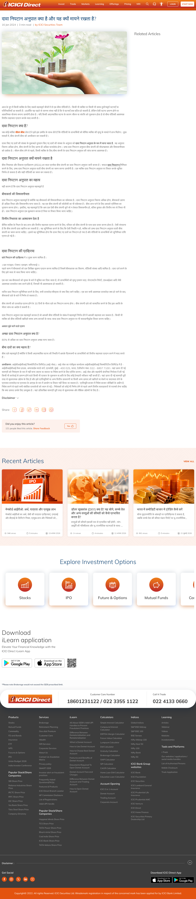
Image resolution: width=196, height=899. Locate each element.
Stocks (11, 722)
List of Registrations (48, 799)
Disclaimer (8, 398)
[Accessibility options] (161, 4)
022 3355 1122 (120, 701)
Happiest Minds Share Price (51, 819)
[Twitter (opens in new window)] (18, 879)
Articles (165, 722)
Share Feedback (41, 428)
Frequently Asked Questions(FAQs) (47, 781)
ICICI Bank (135, 772)
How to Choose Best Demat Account (82, 752)
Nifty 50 (134, 757)
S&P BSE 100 (137, 731)
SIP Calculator (106, 764)
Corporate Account (109, 802)
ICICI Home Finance (140, 812)
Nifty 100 (135, 748)
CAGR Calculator (108, 768)
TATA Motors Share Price (50, 845)
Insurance (12, 739)
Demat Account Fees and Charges (81, 773)
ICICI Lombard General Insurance (141, 786)
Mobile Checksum (169, 768)
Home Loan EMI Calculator (112, 772)
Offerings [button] (114, 4)
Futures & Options (16, 752)
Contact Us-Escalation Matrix (49, 758)
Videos (165, 731)
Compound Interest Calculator (109, 728)
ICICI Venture (137, 803)
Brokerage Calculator (110, 755)
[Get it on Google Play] (183, 879)
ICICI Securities (137, 781)
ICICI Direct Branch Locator (51, 791)
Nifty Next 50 (137, 744)
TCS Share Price (46, 823)
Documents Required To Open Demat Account (81, 766)
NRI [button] (138, 4)
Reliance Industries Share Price (20, 786)
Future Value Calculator (111, 738)
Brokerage (44, 722)
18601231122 (83, 701)
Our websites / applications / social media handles (174, 757)
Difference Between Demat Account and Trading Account (82, 782)
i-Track (165, 752)
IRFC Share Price (16, 796)
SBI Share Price (15, 781)
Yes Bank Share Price (18, 805)
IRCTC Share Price (16, 792)
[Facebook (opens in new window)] (4, 879)
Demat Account (107, 793)
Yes (68, 426)
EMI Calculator (107, 747)
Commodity (13, 731)
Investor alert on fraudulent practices (51, 773)
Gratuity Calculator (109, 751)
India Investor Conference (20, 765)
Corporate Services (47, 748)
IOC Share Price (15, 801)
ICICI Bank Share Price (49, 841)
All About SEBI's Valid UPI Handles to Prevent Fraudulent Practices (81, 725)
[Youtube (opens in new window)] (32, 879)
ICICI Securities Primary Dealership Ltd (141, 817)
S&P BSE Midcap (138, 727)
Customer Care (46, 735)
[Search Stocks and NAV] (147, 4)
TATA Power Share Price (50, 828)
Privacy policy (45, 764)
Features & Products (48, 786)
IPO (10, 757)
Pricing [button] (127, 4)
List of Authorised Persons (173, 763)
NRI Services (44, 744)
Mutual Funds (14, 727)
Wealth (42, 739)
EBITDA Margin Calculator (112, 734)
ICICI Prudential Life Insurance (140, 793)
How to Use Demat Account (82, 746)
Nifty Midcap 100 (139, 739)
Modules (165, 735)
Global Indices (137, 722)
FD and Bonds (14, 735)
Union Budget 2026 (17, 761)
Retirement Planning (48, 727)
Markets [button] (85, 4)
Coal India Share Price (49, 836)
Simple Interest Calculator (112, 722)
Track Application (170, 772)
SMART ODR (45, 768)
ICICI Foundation (138, 777)
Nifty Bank (136, 752)
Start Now (187, 4)
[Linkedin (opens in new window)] (25, 879)
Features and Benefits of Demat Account (81, 759)
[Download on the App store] (162, 879)
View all (189, 461)
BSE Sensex (136, 735)
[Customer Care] (154, 4)
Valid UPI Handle (46, 804)
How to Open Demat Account (79, 790)
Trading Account (108, 798)
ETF (10, 744)
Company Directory (17, 814)
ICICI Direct (136, 808)
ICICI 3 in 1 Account (109, 789)
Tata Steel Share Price (18, 809)
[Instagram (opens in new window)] (11, 879)
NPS (10, 748)
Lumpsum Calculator (109, 742)
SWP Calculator (107, 759)
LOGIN (173, 4)
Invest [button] (61, 4)
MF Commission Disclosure (51, 795)
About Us (43, 752)
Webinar (166, 727)
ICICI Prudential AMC (140, 799)
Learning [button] (99, 4)
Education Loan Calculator (112, 777)
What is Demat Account (81, 742)
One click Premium (47, 731)
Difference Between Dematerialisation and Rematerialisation (80, 735)
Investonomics (168, 739)
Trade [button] (73, 4)
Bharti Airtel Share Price (50, 832)
